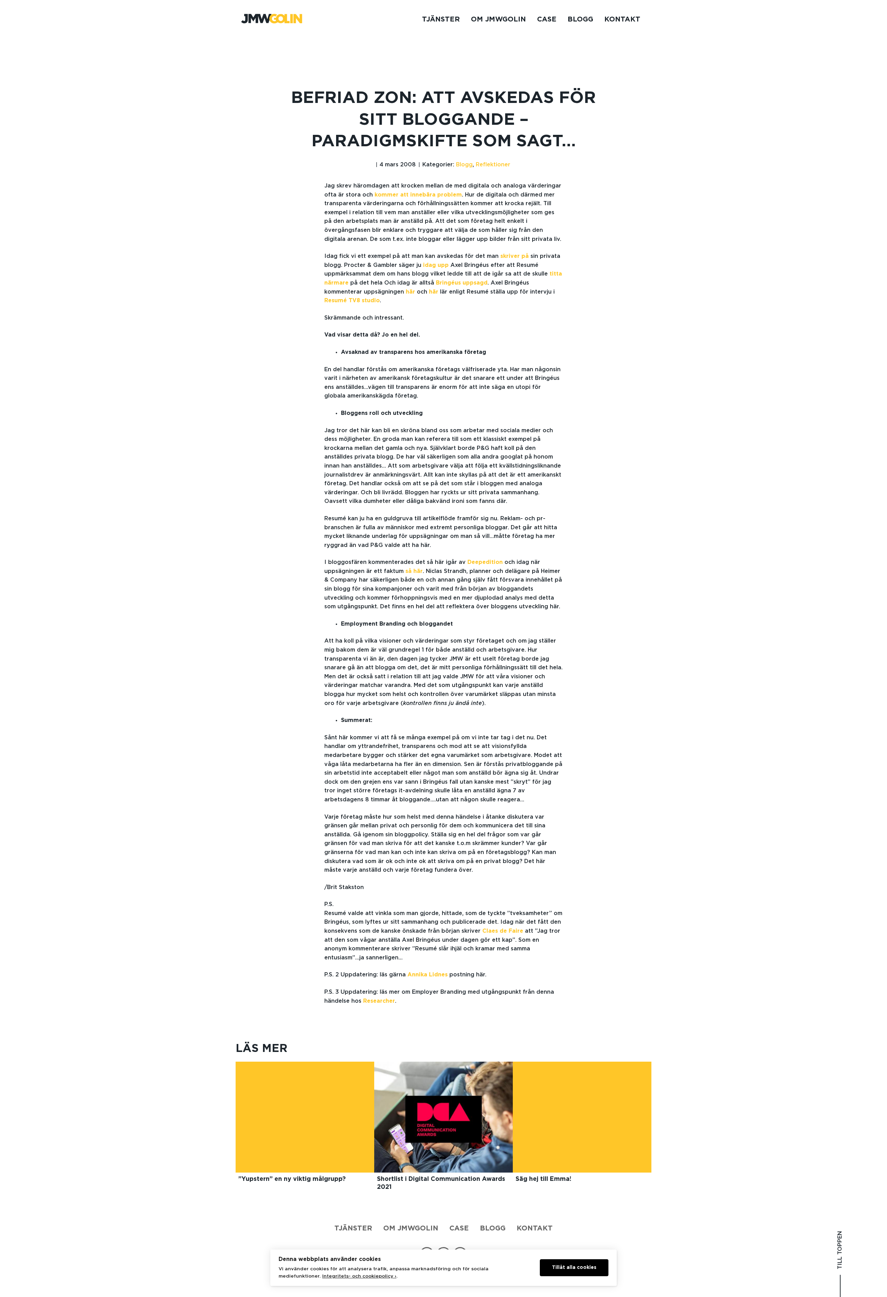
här (410, 292)
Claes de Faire (502, 931)
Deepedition (485, 562)
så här (414, 571)
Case (546, 19)
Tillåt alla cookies (574, 1267)
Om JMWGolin (498, 19)
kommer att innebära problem (418, 195)
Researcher (379, 1001)
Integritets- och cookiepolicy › (359, 1276)
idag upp (436, 265)
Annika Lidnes (427, 974)
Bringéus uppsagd (462, 283)
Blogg (580, 19)
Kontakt (622, 19)
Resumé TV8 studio (352, 300)
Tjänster (441, 19)
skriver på (514, 256)
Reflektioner (493, 164)
